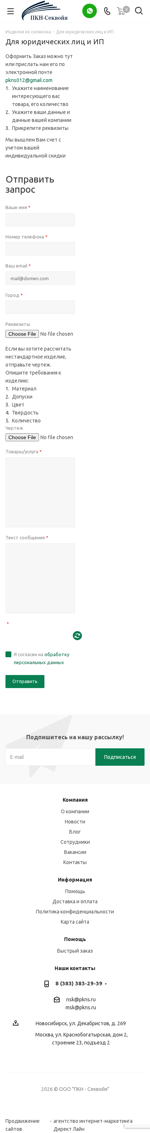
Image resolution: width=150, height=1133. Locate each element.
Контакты (75, 862)
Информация (75, 880)
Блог (75, 832)
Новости (75, 822)
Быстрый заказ (75, 951)
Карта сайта (75, 922)
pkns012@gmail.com (28, 80)
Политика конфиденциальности (75, 912)
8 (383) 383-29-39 (78, 983)
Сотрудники (75, 842)
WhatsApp (89, 11)
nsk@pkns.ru (81, 999)
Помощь (75, 891)
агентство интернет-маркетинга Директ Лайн (93, 1121)
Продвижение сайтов (22, 1121)
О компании (75, 811)
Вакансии (75, 852)
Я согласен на (41, 658)
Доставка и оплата (75, 901)
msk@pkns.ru (81, 1007)
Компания (75, 800)
